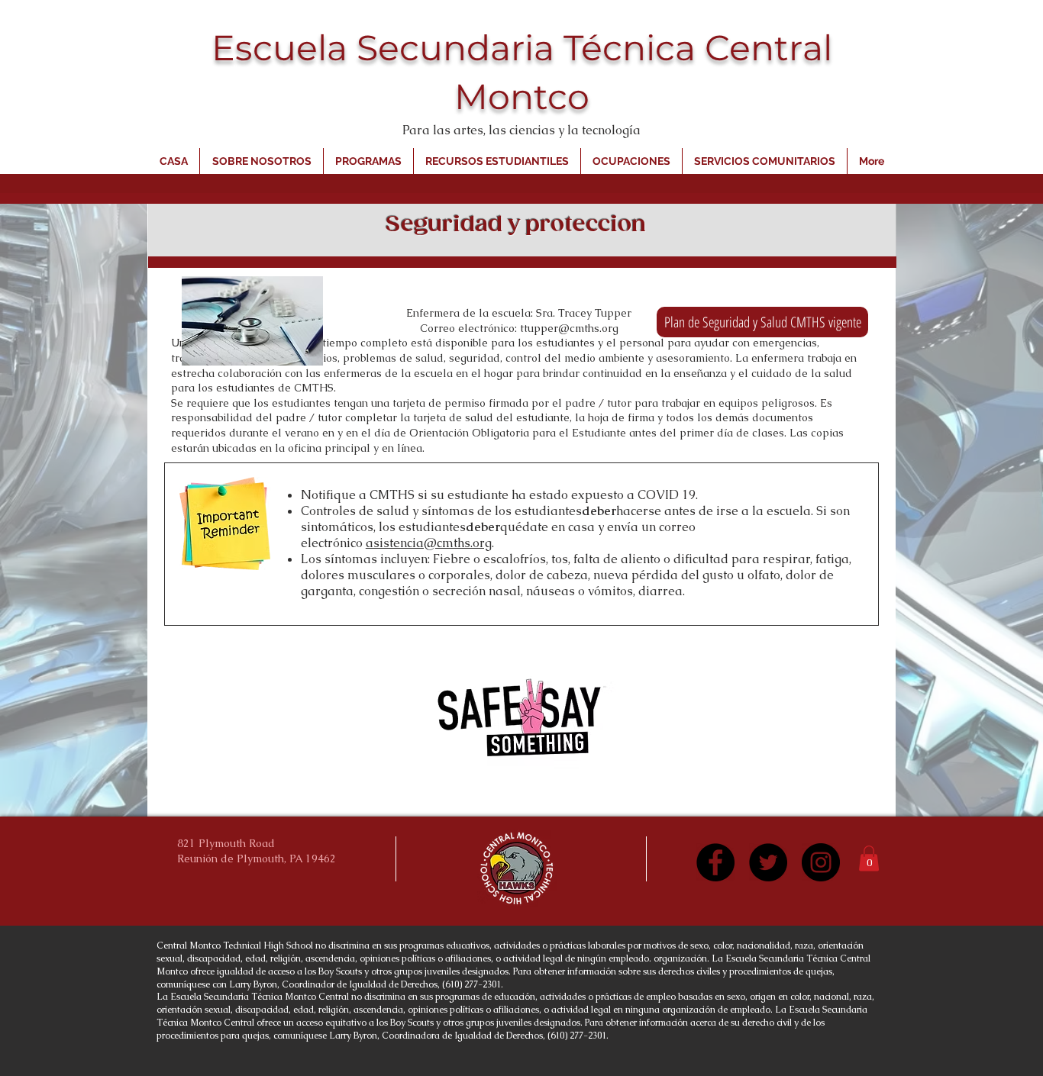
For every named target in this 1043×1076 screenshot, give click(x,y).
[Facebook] (715, 862)
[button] (869, 858)
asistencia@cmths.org (429, 543)
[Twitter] (768, 862)
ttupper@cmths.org (569, 328)
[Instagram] (821, 862)
